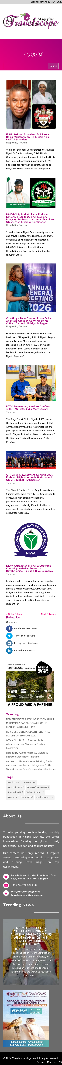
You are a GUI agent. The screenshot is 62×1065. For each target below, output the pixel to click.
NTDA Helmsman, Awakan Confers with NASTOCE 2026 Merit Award (28, 408)
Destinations (15, 787)
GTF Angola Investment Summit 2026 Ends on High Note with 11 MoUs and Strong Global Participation (29, 477)
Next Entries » (48, 614)
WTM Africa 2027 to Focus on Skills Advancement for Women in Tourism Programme (25, 744)
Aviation (13, 782)
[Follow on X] (34, 54)
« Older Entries (14, 614)
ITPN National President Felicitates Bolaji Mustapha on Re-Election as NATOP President (27, 137)
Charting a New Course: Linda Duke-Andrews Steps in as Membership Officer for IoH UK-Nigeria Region (29, 321)
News (12, 797)
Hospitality (12, 142)
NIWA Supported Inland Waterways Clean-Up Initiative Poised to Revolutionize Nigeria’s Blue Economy (29, 568)
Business (30, 782)
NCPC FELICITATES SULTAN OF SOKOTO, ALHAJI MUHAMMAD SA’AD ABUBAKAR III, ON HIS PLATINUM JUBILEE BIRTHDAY (30, 723)
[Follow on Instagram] (40, 54)
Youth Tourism (44, 797)
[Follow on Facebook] (27, 54)
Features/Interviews (38, 787)
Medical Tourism (35, 792)
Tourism (23, 142)
